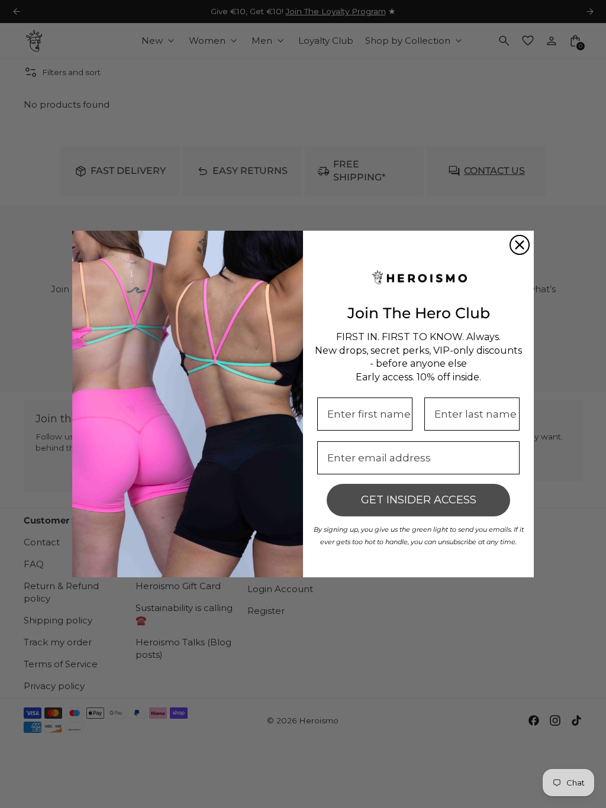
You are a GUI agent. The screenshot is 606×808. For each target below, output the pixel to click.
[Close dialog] (519, 244)
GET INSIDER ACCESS (418, 499)
